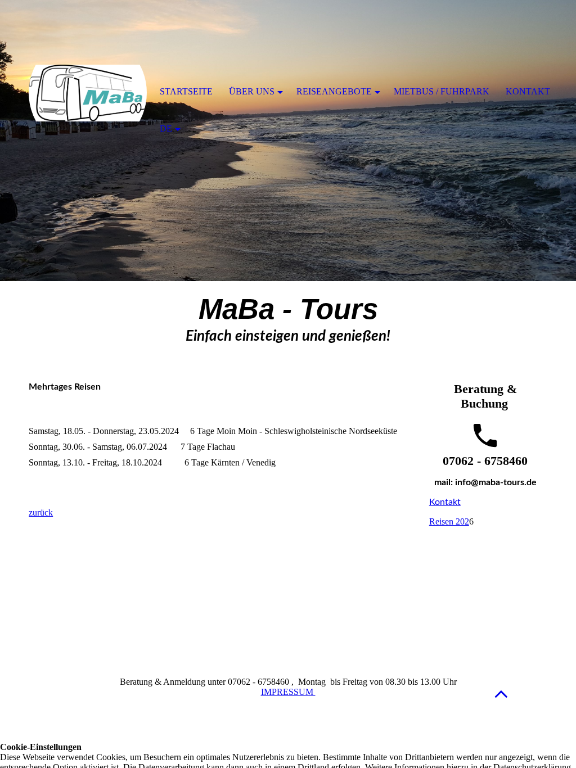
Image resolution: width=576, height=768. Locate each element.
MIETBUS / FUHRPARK (441, 91)
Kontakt (445, 502)
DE (166, 128)
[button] (501, 693)
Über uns (251, 91)
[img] (88, 93)
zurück (41, 512)
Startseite (186, 91)
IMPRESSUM (288, 692)
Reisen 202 (449, 521)
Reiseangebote (334, 91)
